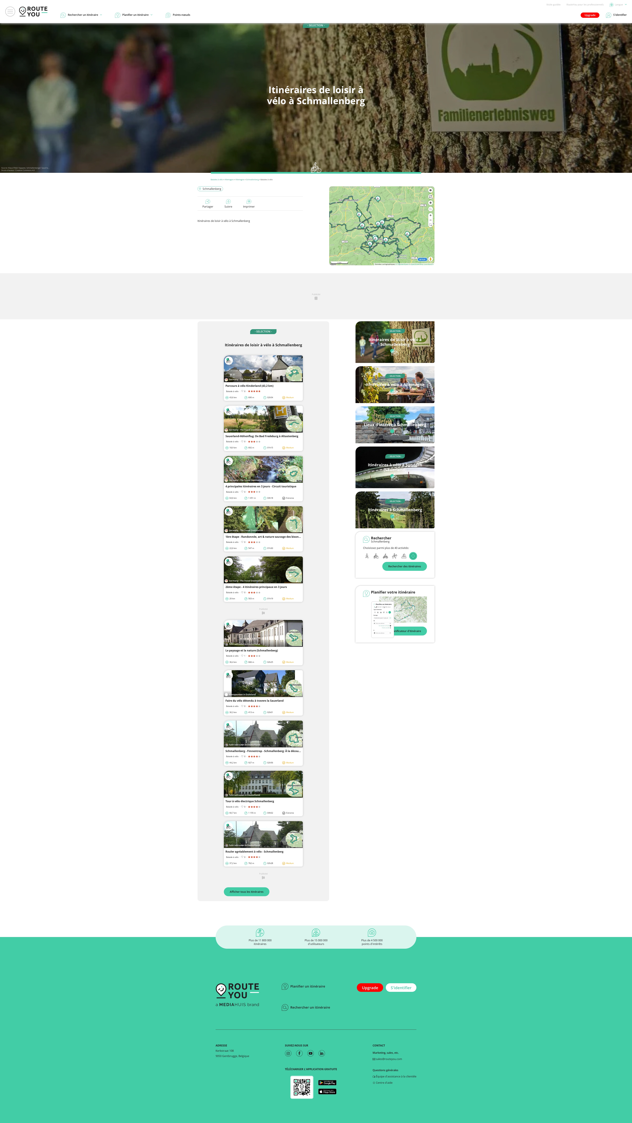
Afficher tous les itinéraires (246, 892)
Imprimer (249, 206)
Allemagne (229, 179)
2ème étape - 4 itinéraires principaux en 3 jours (256, 587)
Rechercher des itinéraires (404, 566)
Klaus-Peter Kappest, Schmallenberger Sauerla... (28, 168)
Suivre (228, 206)
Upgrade (590, 15)
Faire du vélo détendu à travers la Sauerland (254, 700)
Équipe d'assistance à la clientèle (395, 1076)
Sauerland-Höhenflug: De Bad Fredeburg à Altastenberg (261, 436)
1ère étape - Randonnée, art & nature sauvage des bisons (262, 537)
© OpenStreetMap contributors (421, 264)
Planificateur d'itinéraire (406, 631)
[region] (381, 225)
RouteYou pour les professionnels (585, 4)
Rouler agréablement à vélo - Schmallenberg (254, 851)
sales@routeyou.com (388, 1059)
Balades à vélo (217, 179)
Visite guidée (553, 4)
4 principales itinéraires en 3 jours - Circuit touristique (260, 486)
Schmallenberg (252, 179)
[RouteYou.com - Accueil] (33, 11)
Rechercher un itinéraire (310, 1007)
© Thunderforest (401, 264)
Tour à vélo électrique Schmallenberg (249, 801)
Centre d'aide (384, 1082)
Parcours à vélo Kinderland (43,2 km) (249, 386)
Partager (207, 206)
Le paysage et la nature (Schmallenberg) (251, 650)
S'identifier (401, 987)
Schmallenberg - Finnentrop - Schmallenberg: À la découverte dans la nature (275, 751)
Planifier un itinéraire (307, 986)
